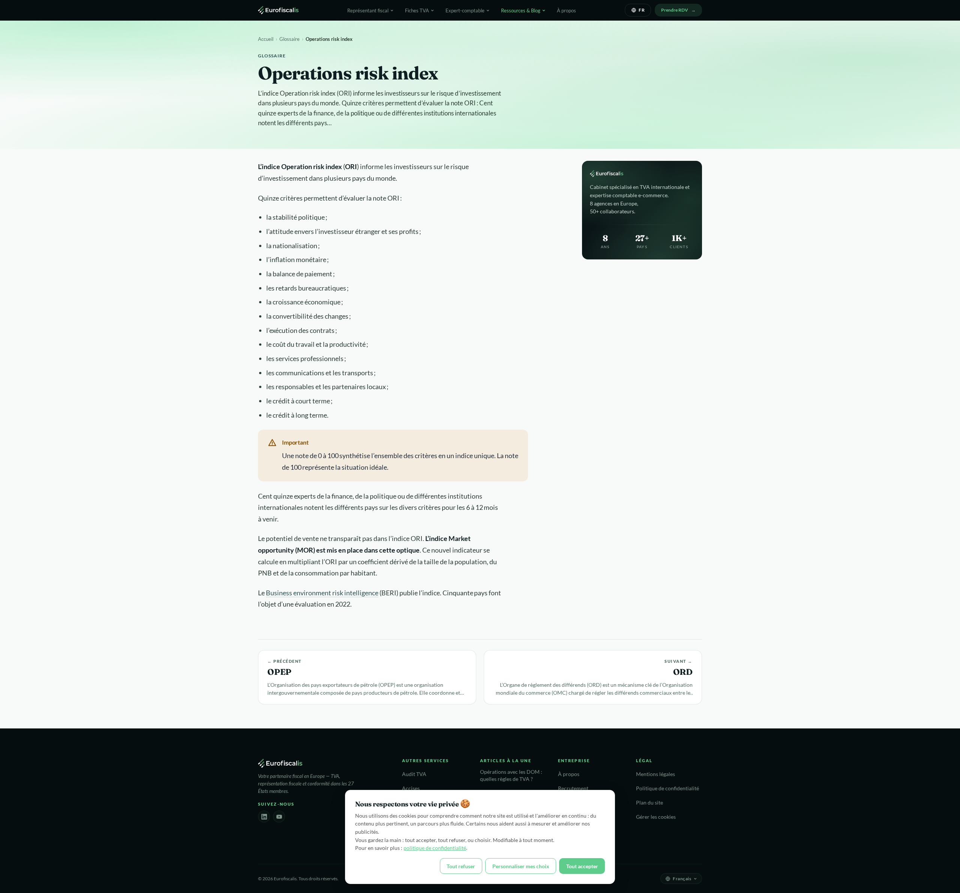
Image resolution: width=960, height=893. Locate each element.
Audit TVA (414, 774)
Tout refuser (461, 866)
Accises (411, 788)
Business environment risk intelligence (322, 593)
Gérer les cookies (656, 817)
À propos (566, 10)
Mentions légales (655, 774)
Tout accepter (582, 866)
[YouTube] (279, 817)
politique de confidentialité (435, 848)
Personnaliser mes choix (520, 866)
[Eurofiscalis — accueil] (278, 10)
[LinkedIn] (264, 817)
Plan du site (649, 803)
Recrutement (573, 788)
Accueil (265, 39)
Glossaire (289, 39)
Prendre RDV (674, 10)
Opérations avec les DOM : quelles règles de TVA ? (511, 775)
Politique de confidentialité (667, 788)
